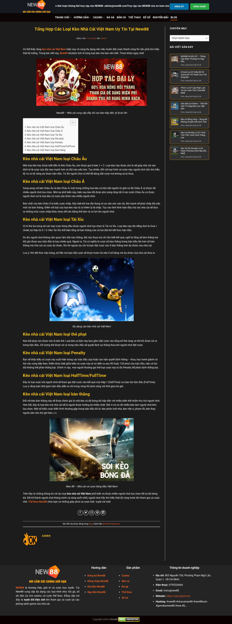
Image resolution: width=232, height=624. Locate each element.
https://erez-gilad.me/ (178, 596)
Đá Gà (111, 17)
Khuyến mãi (160, 17)
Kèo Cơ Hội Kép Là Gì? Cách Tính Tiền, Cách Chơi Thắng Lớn (193, 135)
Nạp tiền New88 (96, 592)
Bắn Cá (121, 17)
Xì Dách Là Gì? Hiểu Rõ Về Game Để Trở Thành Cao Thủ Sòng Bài (194, 74)
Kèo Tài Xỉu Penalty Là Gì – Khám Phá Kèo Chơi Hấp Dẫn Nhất (193, 151)
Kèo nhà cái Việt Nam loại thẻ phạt (45, 138)
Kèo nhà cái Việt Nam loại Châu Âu (45, 127)
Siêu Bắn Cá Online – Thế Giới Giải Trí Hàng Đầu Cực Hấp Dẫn (194, 106)
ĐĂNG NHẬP (199, 6)
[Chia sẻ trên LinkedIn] (103, 512)
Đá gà (125, 586)
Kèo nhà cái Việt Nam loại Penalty (45, 142)
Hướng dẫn (81, 17)
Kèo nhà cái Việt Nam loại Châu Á (45, 130)
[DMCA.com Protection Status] (128, 619)
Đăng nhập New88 (97, 581)
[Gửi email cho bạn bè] (91, 512)
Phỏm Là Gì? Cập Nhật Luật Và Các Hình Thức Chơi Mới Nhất (193, 90)
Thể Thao (134, 17)
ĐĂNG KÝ (179, 6)
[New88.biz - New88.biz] (37, 6)
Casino (97, 17)
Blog (174, 17)
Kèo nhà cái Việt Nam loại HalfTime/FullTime (51, 146)
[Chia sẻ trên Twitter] (86, 512)
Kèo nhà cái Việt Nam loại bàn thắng (46, 150)
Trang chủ (62, 17)
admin (104, 38)
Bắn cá (125, 581)
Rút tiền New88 (96, 586)
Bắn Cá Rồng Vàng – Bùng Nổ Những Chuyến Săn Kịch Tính (194, 120)
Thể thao (127, 592)
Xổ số (125, 597)
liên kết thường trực (111, 524)
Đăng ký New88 (96, 575)
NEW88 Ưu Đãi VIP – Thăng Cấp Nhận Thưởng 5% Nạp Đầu (193, 59)
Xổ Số (147, 17)
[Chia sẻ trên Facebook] (80, 512)
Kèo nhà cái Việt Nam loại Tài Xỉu (44, 134)
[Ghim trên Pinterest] (97, 512)
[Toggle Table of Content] (71, 122)
